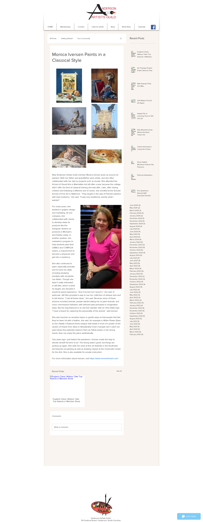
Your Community (83, 38)
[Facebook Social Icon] (153, 27)
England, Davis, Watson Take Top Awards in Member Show (66, 400)
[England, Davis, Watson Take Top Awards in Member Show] (67, 385)
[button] (121, 38)
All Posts (53, 38)
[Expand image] (69, 86)
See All (119, 371)
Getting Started (67, 38)
